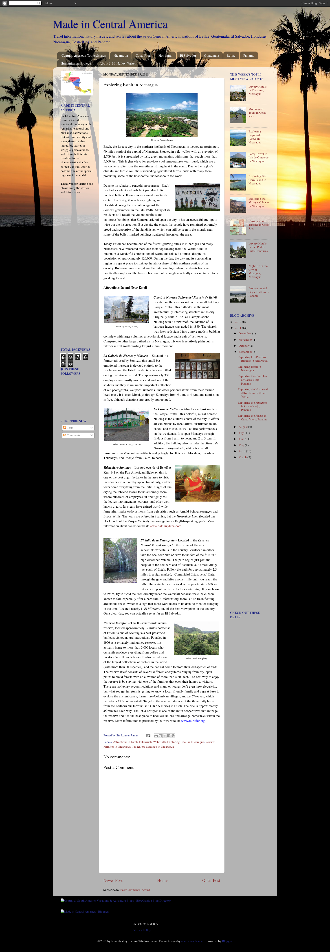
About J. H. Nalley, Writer (117, 63)
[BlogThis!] (160, 735)
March (243, 457)
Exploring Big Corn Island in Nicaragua (257, 179)
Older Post (211, 880)
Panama (248, 55)
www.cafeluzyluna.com (165, 526)
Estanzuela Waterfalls (152, 742)
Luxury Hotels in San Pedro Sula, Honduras (258, 247)
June (242, 439)
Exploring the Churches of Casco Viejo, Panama (252, 379)
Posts (69, 428)
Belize (231, 55)
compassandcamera (193, 941)
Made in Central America (110, 23)
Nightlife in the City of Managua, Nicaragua (258, 271)
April (242, 451)
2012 (238, 322)
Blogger (227, 941)
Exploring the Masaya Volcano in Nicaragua (259, 202)
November (246, 340)
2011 (238, 328)
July (241, 433)
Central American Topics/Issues (84, 55)
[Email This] (156, 735)
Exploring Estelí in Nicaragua (249, 368)
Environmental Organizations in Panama (259, 291)
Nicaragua (121, 55)
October (244, 346)
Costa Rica (143, 55)
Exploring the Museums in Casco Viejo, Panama (252, 406)
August (243, 427)
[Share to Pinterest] (173, 735)
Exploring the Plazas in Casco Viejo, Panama (252, 417)
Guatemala (211, 55)
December (245, 333)
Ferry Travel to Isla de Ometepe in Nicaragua (258, 157)
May (242, 445)
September (246, 352)
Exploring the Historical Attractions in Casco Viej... (253, 392)
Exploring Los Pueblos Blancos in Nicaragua (253, 359)
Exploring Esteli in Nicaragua (185, 742)
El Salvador (188, 55)
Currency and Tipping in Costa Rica (259, 224)
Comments (73, 435)
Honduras (165, 55)
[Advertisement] (74, 272)
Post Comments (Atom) (135, 890)
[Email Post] (148, 735)
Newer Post (112, 880)
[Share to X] (164, 735)
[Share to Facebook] (169, 735)
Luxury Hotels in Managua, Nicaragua (257, 90)
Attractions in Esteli (125, 742)
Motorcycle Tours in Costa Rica (257, 112)
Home (162, 880)
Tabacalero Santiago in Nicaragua (153, 746)
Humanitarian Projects (76, 63)
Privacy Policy (141, 930)
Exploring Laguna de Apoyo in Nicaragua (255, 136)
